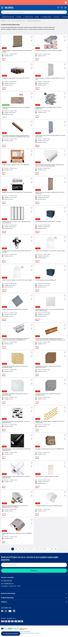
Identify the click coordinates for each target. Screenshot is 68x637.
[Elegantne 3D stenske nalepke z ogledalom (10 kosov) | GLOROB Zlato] (50, 419)
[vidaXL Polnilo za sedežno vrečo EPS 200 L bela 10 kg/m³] (17, 278)
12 (51, 549)
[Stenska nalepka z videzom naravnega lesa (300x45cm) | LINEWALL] (17, 48)
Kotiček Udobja (12, 83)
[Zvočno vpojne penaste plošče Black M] (50, 278)
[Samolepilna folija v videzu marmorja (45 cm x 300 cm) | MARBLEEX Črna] (17, 446)
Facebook (2, 611)
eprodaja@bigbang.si (7, 583)
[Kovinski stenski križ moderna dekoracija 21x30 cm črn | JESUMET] (17, 249)
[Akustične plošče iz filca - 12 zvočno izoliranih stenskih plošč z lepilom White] (50, 308)
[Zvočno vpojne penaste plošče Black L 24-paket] (50, 220)
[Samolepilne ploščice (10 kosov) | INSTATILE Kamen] (50, 503)
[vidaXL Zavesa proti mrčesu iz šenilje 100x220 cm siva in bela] (50, 76)
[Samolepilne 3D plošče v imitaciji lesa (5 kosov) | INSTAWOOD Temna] (50, 363)
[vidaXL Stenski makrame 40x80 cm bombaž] (50, 475)
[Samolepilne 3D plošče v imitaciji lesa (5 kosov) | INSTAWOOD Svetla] (17, 363)
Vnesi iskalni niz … (14, 12)
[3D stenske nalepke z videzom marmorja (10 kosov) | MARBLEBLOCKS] (17, 419)
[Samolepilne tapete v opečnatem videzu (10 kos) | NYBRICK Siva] (50, 105)
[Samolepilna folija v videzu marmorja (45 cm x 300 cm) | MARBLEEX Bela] (17, 475)
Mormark (11, 55)
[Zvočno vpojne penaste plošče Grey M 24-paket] (17, 308)
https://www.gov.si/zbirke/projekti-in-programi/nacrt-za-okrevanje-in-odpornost (21, 633)
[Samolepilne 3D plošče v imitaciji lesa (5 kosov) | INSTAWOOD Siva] (50, 391)
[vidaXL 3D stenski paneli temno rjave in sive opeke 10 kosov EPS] (17, 105)
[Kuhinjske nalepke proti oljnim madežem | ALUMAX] (50, 48)
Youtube (9, 611)
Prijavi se (34, 570)
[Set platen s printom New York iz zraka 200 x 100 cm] (17, 76)
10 (44, 549)
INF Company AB (12, 197)
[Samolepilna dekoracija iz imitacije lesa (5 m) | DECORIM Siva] (17, 531)
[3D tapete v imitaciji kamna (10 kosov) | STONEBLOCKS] (50, 446)
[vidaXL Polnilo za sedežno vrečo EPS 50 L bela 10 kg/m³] (50, 249)
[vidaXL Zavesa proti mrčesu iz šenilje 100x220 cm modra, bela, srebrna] (50, 134)
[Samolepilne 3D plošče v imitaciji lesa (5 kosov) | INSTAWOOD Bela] (17, 391)
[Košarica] (65, 7)
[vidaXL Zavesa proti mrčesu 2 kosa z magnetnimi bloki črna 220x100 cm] (17, 220)
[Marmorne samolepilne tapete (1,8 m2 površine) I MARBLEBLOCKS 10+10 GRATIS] (17, 503)
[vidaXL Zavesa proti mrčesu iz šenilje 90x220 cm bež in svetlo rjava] (50, 191)
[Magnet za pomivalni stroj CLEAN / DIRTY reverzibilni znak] (17, 191)
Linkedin (14, 611)
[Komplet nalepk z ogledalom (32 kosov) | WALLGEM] (17, 162)
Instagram (6, 611)
